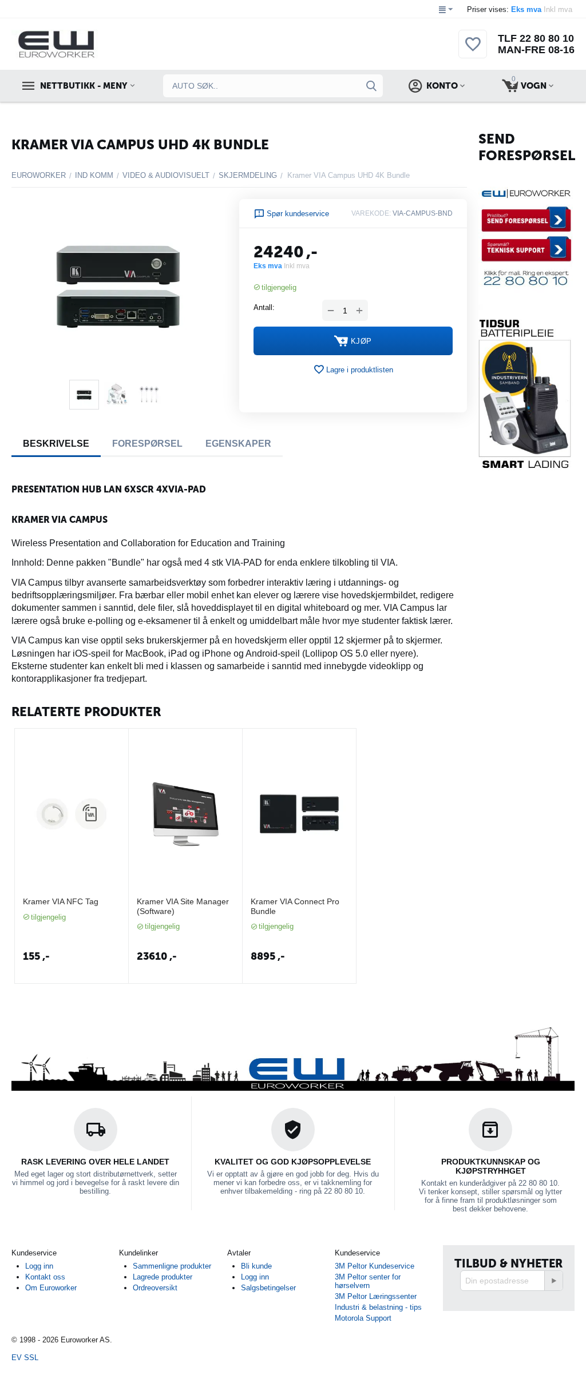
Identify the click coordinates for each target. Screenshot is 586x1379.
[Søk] (371, 85)
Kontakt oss (45, 1277)
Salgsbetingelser (268, 1287)
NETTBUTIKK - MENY (83, 85)
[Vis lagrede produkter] (473, 50)
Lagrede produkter (162, 1277)
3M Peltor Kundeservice (374, 1266)
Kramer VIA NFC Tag (60, 901)
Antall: (264, 307)
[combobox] (273, 85)
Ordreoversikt (155, 1287)
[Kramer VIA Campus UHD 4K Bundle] (118, 286)
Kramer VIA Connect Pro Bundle (295, 906)
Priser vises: (521, 9)
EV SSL (24, 1357)
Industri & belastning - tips (378, 1307)
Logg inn (39, 1266)
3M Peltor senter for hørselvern (368, 1281)
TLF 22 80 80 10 (536, 38)
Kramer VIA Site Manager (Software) (183, 906)
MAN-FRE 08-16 (536, 49)
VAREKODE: (371, 213)
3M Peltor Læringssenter (376, 1296)
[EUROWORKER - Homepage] (75, 43)
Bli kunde (256, 1266)
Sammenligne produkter (172, 1266)
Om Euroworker (51, 1287)
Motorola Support (363, 1318)
